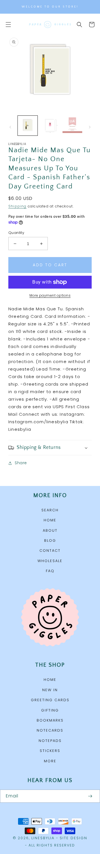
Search (50, 510)
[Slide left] (10, 127)
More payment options (50, 295)
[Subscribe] (90, 796)
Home (50, 520)
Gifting (50, 710)
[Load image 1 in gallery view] (28, 126)
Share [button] (21, 463)
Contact (50, 550)
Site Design (73, 838)
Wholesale (50, 560)
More (50, 761)
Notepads (50, 740)
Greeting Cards (50, 700)
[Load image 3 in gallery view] (72, 126)
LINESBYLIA (42, 838)
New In (50, 690)
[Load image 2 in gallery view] (50, 126)
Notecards (50, 730)
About (50, 530)
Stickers (50, 750)
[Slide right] (90, 127)
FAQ (50, 571)
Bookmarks (50, 720)
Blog (50, 540)
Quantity (16, 232)
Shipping (17, 206)
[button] (8, 24)
